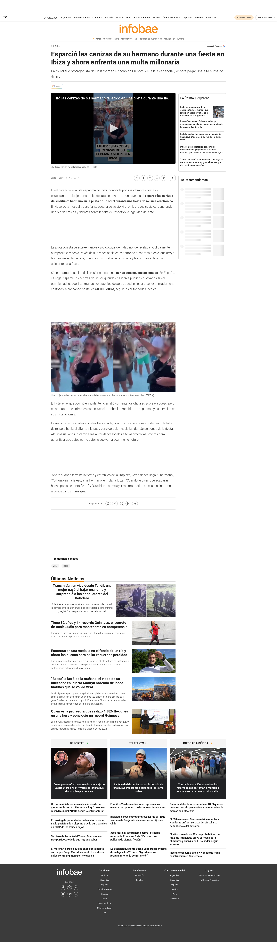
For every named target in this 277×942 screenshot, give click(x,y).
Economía (211, 17)
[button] (5, 17)
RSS (104, 913)
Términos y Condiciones (209, 875)
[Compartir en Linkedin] (157, 178)
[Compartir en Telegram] (163, 178)
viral (55, 565)
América (104, 875)
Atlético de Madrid (111, 39)
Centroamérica (142, 17)
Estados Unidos (82, 17)
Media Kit (174, 899)
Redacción (139, 875)
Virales (55, 46)
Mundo (156, 17)
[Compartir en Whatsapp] (137, 178)
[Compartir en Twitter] (150, 178)
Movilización (169, 39)
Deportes (187, 17)
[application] (113, 128)
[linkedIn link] (76, 894)
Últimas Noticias (171, 17)
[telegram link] (69, 894)
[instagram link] (76, 887)
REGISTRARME (244, 17)
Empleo (139, 880)
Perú (128, 17)
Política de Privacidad (209, 880)
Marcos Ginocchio (129, 39)
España (109, 17)
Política (199, 17)
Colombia (97, 17)
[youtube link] (63, 894)
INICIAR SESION (265, 17)
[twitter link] (69, 887)
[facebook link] (63, 887)
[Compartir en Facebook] (143, 178)
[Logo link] (138, 28)
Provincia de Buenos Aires (150, 39)
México (119, 17)
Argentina (65, 17)
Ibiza (65, 565)
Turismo (180, 39)
